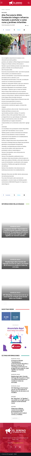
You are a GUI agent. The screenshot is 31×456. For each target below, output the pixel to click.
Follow (15, 312)
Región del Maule (15, 226)
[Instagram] (15, 447)
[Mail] (19, 447)
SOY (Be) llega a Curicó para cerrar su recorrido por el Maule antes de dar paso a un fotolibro (15, 296)
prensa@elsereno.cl (18, 442)
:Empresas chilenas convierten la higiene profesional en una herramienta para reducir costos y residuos (19, 411)
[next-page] (5, 303)
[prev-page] (3, 303)
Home (3, 9)
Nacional (8, 9)
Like (6, 312)
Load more (15, 418)
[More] (24, 30)
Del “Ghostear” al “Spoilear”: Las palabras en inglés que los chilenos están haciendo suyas (20, 401)
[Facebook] (11, 447)
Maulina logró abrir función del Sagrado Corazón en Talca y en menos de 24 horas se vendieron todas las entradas (15, 264)
